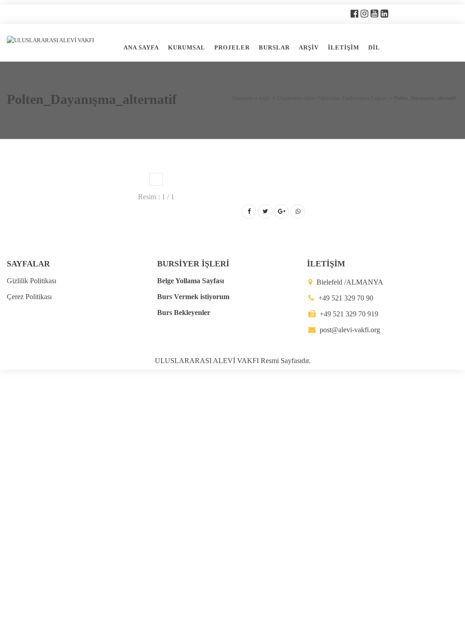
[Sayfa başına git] (448, 608)
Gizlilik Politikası (31, 281)
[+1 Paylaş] (281, 211)
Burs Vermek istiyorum (193, 296)
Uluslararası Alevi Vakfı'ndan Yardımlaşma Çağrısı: (332, 98)
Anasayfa (242, 98)
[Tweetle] (265, 211)
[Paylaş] (249, 211)
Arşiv (264, 98)
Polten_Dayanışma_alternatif (92, 99)
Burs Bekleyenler (183, 312)
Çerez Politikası (29, 296)
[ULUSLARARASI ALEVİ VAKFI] (50, 39)
